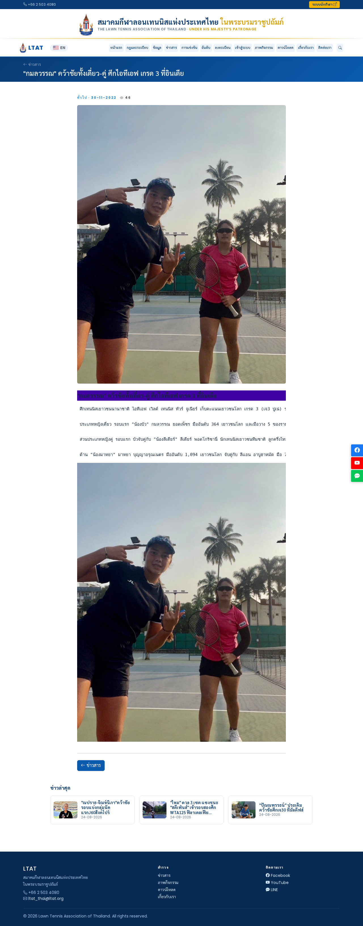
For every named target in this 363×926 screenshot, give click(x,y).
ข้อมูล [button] (157, 47)
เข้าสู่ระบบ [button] (242, 47)
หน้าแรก (116, 47)
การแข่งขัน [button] (189, 47)
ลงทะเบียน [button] (223, 47)
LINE (274, 889)
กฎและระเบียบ (137, 47)
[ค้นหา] (340, 48)
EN (62, 48)
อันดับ (206, 47)
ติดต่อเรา (325, 47)
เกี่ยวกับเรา (167, 897)
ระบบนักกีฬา (322, 4)
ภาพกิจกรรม (264, 47)
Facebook (280, 875)
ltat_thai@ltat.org (46, 898)
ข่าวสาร (171, 47)
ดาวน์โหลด (286, 47)
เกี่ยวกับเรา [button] (306, 47)
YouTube (280, 882)
